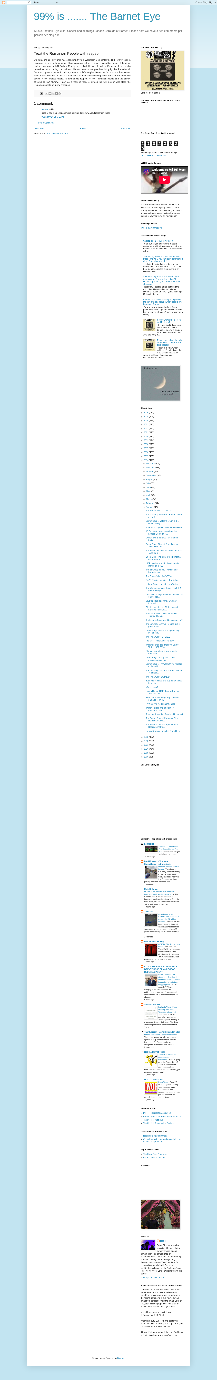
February (150, 503)
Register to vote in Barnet (154, 1136)
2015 (146, 456)
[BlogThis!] (50, 93)
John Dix (148, 912)
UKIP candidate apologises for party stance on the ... (162, 564)
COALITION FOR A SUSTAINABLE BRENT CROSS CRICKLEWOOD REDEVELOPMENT (160, 969)
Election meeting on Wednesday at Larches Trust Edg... (162, 608)
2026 (146, 412)
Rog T (163, 1241)
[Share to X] (53, 93)
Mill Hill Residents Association (157, 1113)
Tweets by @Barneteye (151, 228)
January (150, 507)
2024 (146, 420)
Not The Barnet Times (154, 1052)
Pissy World (163, 1082)
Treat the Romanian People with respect (164, 714)
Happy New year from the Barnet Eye (163, 731)
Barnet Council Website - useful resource (162, 1116)
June (148, 487)
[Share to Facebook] (56, 93)
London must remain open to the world (160, 1035)
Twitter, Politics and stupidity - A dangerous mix (160, 709)
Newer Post (40, 128)
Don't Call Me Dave (153, 1079)
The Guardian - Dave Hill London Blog (162, 1032)
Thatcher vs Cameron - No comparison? (164, 620)
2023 (146, 424)
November (151, 467)
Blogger (120, 1358)
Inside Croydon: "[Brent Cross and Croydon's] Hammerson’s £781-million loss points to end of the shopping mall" (169, 980)
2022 (146, 428)
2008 (146, 757)
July (148, 483)
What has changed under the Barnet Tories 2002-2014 (162, 646)
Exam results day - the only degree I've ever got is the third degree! (169, 342)
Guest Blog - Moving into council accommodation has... (160, 658)
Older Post (125, 128)
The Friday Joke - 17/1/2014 (159, 637)
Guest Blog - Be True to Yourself (158, 241)
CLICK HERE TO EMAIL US (153, 155)
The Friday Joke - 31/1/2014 (159, 510)
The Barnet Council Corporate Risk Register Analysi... (162, 719)
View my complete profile (152, 1277)
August (149, 479)
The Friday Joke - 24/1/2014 (159, 576)
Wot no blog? (152, 687)
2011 (146, 745)
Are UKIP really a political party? (160, 641)
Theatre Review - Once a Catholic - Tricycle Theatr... (162, 614)
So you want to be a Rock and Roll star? (169, 321)
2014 (146, 460)
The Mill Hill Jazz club (153, 1120)
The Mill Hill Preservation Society (158, 1123)
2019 (146, 440)
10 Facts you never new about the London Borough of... (161, 532)
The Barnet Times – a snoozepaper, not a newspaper (167, 1057)
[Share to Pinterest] (59, 93)
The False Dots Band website (156, 1154)
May (148, 491)
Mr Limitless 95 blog (154, 942)
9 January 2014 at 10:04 (53, 117)
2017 (146, 448)
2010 (146, 749)
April (148, 495)
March (149, 499)
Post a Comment (45, 123)
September (151, 475)
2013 (146, 737)
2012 (146, 741)
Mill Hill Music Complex (154, 1157)
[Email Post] (41, 93)
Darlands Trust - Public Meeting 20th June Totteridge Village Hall (167, 1009)
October (150, 471)
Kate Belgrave (151, 889)
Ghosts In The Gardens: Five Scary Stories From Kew (169, 849)
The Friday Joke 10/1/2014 (158, 677)
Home (83, 128)
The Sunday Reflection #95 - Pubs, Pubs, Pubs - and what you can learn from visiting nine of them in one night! (163, 259)
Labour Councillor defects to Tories (162, 584)
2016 (146, 452)
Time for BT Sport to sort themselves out (164, 527)
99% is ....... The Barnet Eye (97, 16)
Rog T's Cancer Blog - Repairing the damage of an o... (162, 698)
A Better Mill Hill (152, 1004)
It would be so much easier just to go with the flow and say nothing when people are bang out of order (162, 302)
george (45, 109)
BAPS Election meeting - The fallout (162, 580)
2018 (146, 444)
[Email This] (46, 93)
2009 (146, 753)
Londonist (149, 844)
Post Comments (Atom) (57, 133)
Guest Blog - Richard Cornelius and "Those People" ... (162, 545)
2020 (146, 436)
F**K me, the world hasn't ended (160, 704)
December (151, 463)
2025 (146, 416)
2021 (146, 432)
